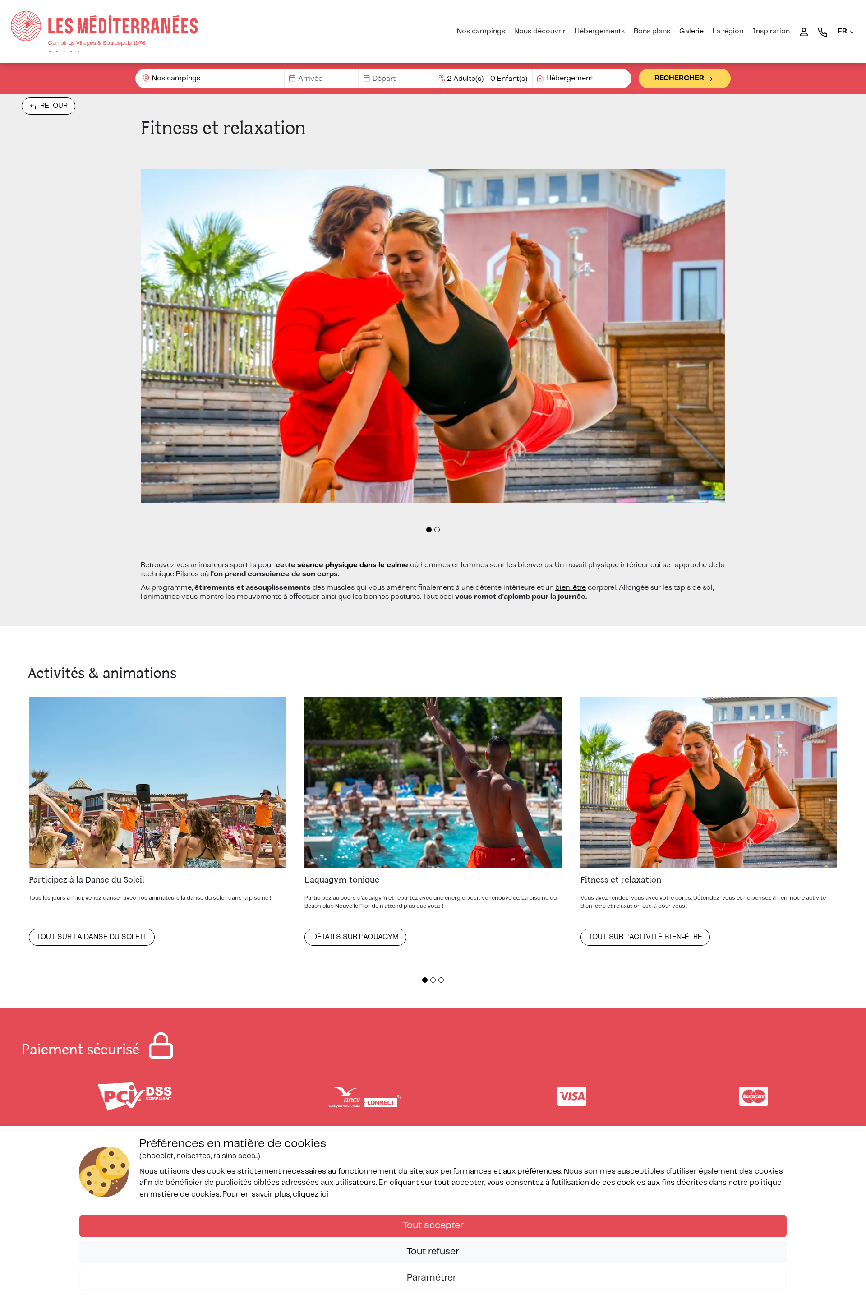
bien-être (570, 587)
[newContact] (823, 32)
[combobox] (209, 78)
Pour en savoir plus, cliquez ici (275, 1194)
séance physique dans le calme (351, 565)
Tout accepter (433, 1225)
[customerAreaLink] (804, 32)
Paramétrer (433, 1277)
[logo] (104, 31)
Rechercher (679, 78)
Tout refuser (432, 1251)
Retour (54, 105)
